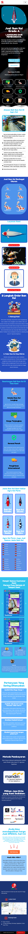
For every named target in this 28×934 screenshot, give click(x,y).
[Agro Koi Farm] (2, 2)
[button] (3, 15)
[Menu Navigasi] (25, 2)
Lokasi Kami (12, 899)
